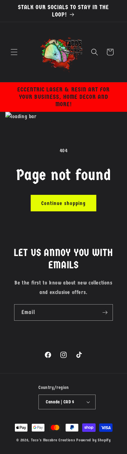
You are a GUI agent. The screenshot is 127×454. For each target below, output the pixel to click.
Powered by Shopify (93, 440)
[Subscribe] (105, 312)
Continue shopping (63, 203)
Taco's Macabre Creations (54, 440)
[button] (14, 52)
